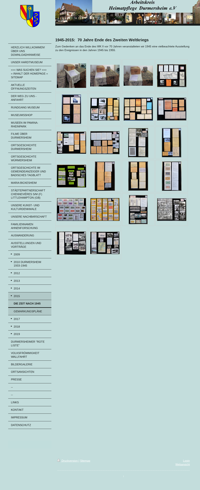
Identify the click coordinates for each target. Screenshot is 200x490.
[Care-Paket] (71, 75)
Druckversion (70, 460)
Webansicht (182, 464)
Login (186, 460)
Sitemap (85, 460)
